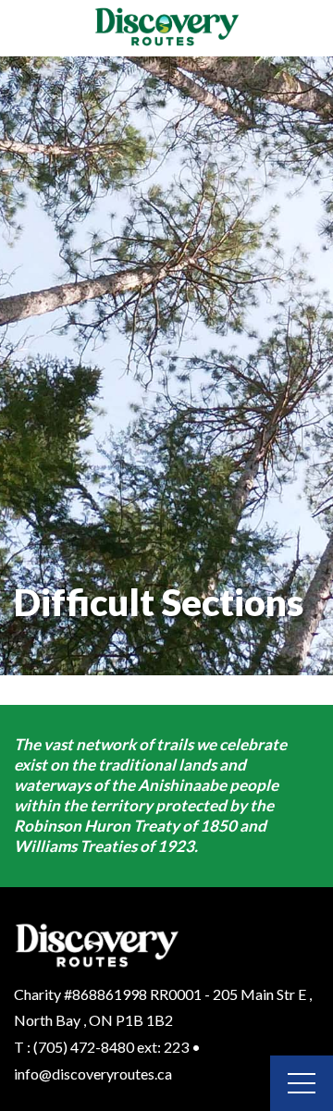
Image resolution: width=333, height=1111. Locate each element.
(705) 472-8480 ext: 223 (111, 1046)
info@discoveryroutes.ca (93, 1073)
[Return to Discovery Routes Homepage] (166, 28)
